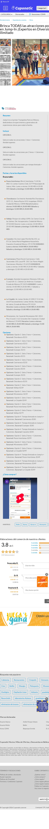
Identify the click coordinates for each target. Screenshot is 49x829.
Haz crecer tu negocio (42, 788)
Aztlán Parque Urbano (30, 722)
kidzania (34, 692)
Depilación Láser (20, 692)
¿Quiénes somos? (40, 775)
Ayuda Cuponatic (5, 777)
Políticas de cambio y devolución (10, 775)
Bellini (25, 725)
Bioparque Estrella (29, 729)
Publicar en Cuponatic (42, 786)
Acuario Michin (5, 725)
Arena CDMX (4, 729)
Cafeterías (5, 680)
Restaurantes (19, 680)
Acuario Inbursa (5, 722)
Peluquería (34, 686)
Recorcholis (5, 698)
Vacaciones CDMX (38, 14)
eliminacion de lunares (10, 704)
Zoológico (5, 692)
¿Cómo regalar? (40, 779)
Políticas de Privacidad (7, 779)
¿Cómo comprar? (40, 777)
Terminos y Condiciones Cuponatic (11, 781)
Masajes (22, 686)
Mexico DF (6, 1)
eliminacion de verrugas (32, 704)
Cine (3, 686)
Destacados (19, 14)
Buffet (11, 686)
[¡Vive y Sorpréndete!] (22, 8)
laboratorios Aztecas (23, 698)
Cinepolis (32, 680)
